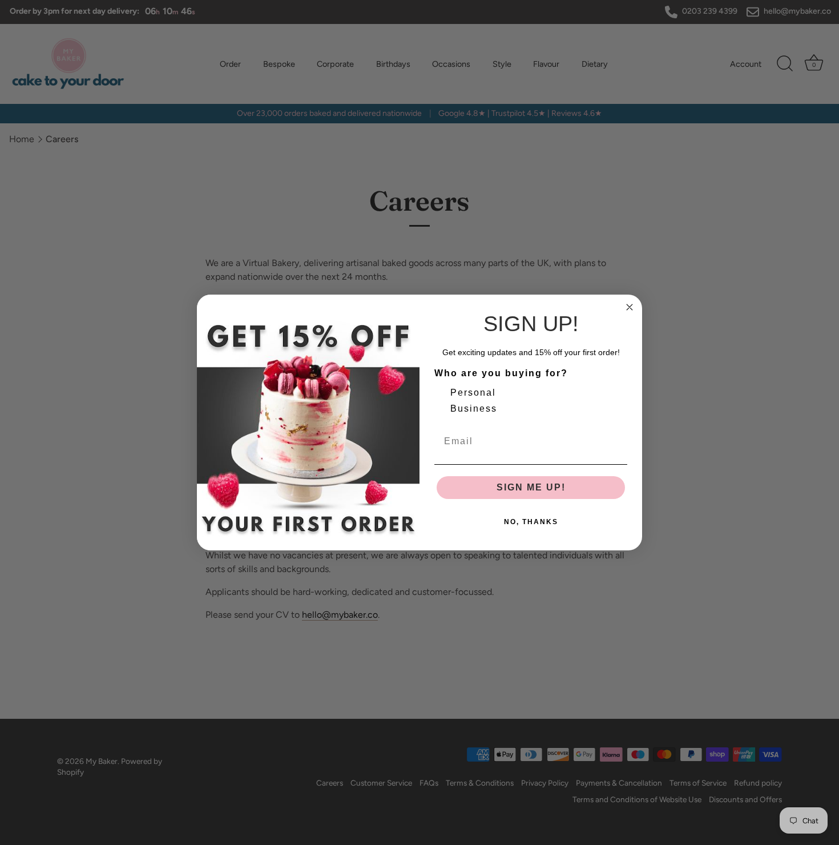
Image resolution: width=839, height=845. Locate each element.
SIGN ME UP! (531, 487)
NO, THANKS (531, 522)
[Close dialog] (629, 307)
